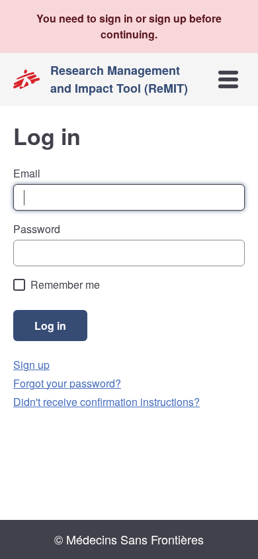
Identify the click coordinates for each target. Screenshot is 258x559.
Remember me (65, 284)
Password (36, 228)
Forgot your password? (67, 383)
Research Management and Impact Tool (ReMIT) (119, 79)
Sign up (31, 364)
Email (26, 173)
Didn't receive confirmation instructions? (106, 401)
